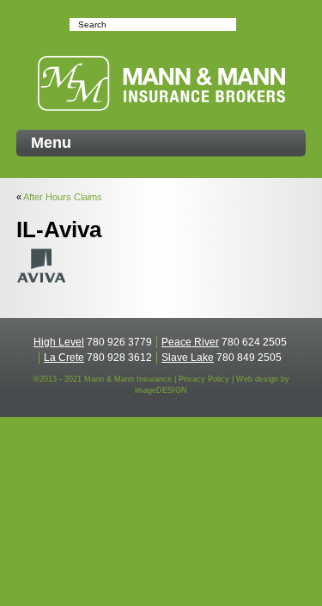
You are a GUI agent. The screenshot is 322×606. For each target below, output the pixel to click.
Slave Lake (187, 358)
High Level (58, 342)
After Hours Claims (62, 197)
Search (244, 24)
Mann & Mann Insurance (161, 83)
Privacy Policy (204, 379)
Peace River (190, 342)
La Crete (64, 358)
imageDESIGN (161, 390)
